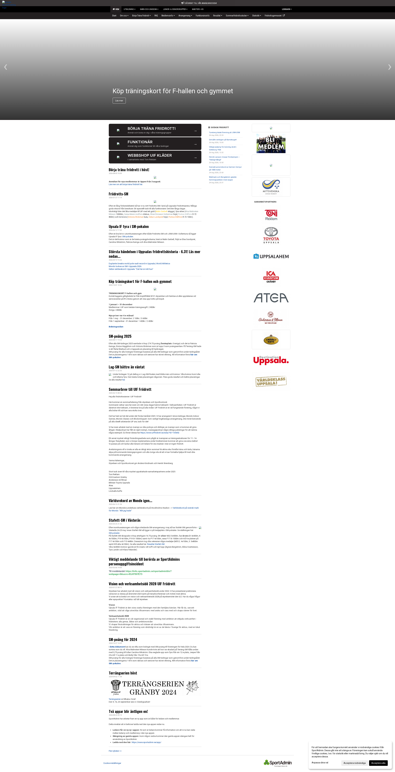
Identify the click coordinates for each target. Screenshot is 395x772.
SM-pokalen (127, 236)
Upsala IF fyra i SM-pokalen (129, 226)
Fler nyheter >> (115, 751)
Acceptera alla (378, 763)
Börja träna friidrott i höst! (129, 169)
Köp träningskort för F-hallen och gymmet (140, 281)
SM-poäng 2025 (120, 336)
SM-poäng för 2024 (123, 639)
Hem (116, 9)
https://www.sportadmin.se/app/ (146, 742)
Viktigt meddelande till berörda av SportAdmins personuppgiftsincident (144, 561)
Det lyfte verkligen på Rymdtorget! (223, 140)
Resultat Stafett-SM (155, 544)
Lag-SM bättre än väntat (127, 366)
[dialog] (350, 755)
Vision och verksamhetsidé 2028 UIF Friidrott (142, 583)
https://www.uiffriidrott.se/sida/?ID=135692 (159, 433)
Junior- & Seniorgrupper (174, 9)
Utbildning (129, 9)
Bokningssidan (116, 326)
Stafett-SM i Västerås (124, 520)
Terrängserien (115, 699)
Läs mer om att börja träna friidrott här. (126, 184)
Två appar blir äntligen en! (128, 711)
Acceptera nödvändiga (355, 763)
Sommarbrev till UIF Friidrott (130, 389)
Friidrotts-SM (118, 193)
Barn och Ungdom (148, 9)
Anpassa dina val (320, 762)
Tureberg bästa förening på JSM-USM (224, 132)
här (123, 380)
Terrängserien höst (123, 673)
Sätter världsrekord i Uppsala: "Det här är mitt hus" (131, 269)
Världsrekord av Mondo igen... (130, 500)
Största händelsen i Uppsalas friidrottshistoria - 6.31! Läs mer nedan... (154, 254)
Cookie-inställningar (112, 763)
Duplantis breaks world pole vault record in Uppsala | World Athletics (139, 263)
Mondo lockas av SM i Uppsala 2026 (125, 266)
